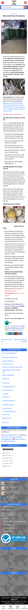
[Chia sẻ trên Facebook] (9, 333)
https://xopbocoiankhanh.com (15, 326)
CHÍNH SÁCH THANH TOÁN (13, 482)
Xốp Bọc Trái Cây (6, 418)
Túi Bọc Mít (5, 394)
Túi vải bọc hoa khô (7, 408)
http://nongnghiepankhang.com (15, 330)
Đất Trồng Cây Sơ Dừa (7, 364)
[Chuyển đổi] (24, 352)
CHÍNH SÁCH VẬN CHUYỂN (12, 492)
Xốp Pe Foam (5, 422)
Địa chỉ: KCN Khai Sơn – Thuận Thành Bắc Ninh (14, 521)
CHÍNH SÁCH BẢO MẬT (11, 497)
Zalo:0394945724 (10, 441)
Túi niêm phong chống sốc (8, 400)
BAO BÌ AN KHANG (7, 435)
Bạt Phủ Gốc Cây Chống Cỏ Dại (9, 357)
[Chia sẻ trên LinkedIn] (21, 333)
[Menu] (2, 2)
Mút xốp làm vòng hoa (13, 109)
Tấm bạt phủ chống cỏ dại (8, 386)
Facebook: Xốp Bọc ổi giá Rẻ (10, 528)
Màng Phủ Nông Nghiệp (8, 375)
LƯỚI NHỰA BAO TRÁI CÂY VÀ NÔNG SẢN (11, 371)
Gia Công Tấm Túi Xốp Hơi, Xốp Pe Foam (12, 367)
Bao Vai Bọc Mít (10, 107)
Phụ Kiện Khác (5, 383)
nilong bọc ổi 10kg (9, 103)
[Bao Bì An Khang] (14, 2)
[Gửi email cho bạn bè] (15, 333)
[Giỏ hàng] (25, 2)
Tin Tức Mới (14, 13)
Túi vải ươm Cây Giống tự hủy (9, 411)
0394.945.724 (17, 435)
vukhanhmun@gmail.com (9, 525)
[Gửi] (25, 7)
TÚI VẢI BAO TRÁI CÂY (8, 405)
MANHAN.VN (14, 599)
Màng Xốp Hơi (5, 378)
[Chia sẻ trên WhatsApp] (7, 333)
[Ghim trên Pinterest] (18, 333)
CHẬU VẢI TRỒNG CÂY (7, 361)
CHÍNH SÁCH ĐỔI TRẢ (11, 487)
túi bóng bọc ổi (6, 397)
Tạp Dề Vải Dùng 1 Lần (7, 390)
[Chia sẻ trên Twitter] (12, 333)
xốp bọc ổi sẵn (5, 414)
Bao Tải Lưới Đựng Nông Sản (9, 353)
